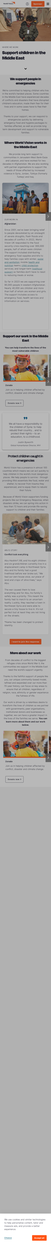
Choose (8, 1238)
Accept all (39, 1238)
